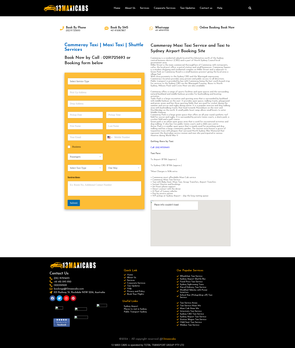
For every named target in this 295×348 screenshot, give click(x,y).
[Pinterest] (73, 298)
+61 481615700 (162, 30)
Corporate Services (164, 8)
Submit (74, 202)
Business (76, 146)
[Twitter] (59, 298)
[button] (249, 8)
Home (117, 8)
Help (219, 8)
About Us (130, 8)
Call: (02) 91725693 (160, 147)
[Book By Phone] (62, 28)
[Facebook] (52, 298)
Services (144, 8)
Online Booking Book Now (217, 27)
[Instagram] (66, 298)
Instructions (74, 177)
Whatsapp (162, 27)
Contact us (206, 8)
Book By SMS (119, 27)
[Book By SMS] (106, 28)
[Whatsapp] (151, 28)
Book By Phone (76, 27)
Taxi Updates (187, 8)
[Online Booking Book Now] (196, 28)
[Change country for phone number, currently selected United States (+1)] (109, 137)
